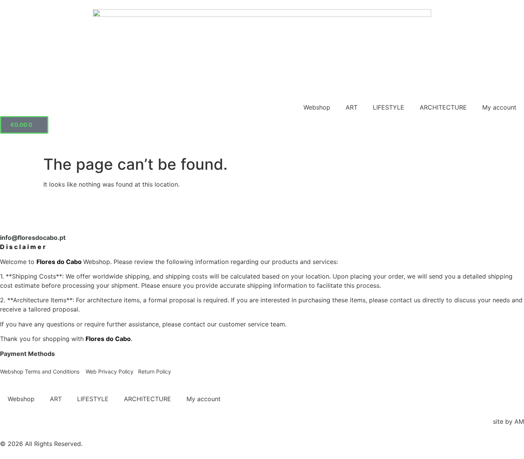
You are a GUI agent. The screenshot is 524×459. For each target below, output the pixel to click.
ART (352, 107)
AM (519, 421)
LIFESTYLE (388, 107)
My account (499, 107)
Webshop (316, 107)
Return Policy (154, 371)
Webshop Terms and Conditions (40, 371)
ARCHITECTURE (443, 107)
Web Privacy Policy (109, 371)
